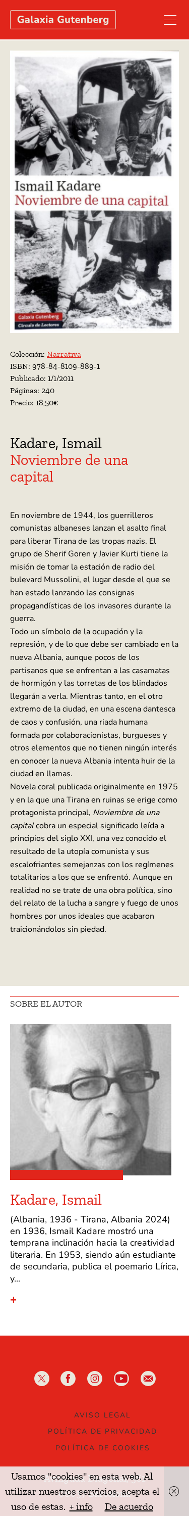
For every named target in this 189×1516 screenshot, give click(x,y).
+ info (81, 1506)
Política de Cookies (102, 1448)
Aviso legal (102, 1415)
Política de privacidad (102, 1431)
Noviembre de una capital (69, 468)
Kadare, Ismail (56, 443)
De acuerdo (129, 1506)
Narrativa (64, 354)
